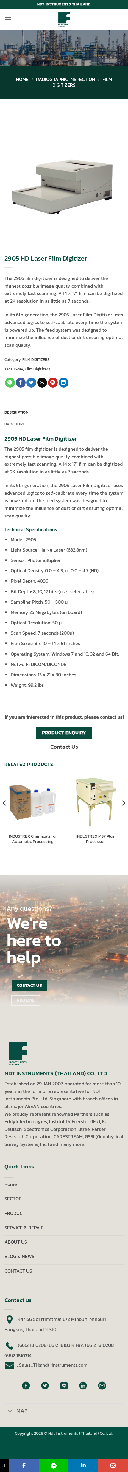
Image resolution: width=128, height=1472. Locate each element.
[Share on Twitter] (31, 383)
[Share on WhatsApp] (10, 383)
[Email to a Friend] (42, 383)
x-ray (18, 369)
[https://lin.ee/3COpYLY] (53, 1465)
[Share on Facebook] (21, 383)
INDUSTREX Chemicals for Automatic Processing (33, 839)
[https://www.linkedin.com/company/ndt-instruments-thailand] (83, 1465)
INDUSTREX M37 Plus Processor (95, 839)
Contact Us (64, 746)
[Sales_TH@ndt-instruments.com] (113, 1465)
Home (22, 79)
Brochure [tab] (14, 424)
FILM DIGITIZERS (35, 359)
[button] (8, 19)
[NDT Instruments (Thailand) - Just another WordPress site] (64, 19)
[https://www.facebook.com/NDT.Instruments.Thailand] (24, 1465)
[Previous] (4, 814)
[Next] (123, 814)
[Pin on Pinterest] (53, 383)
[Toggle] (10, 1411)
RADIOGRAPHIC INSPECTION (65, 79)
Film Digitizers (37, 369)
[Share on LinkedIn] (63, 383)
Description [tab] (16, 412)
